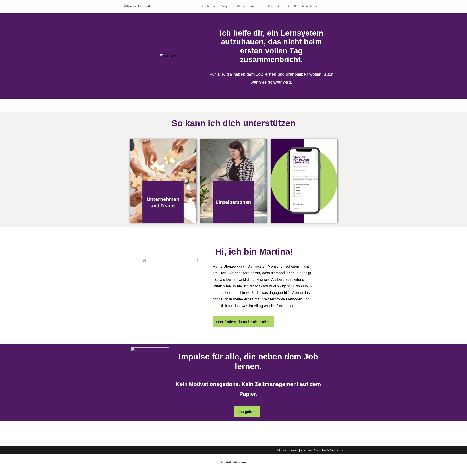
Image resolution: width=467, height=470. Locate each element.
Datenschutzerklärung (287, 450)
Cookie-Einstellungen (233, 462)
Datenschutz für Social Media (328, 450)
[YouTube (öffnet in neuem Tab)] (341, 6)
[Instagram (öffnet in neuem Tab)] (336, 6)
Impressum (306, 450)
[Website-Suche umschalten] (324, 6)
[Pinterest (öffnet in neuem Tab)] (331, 6)
